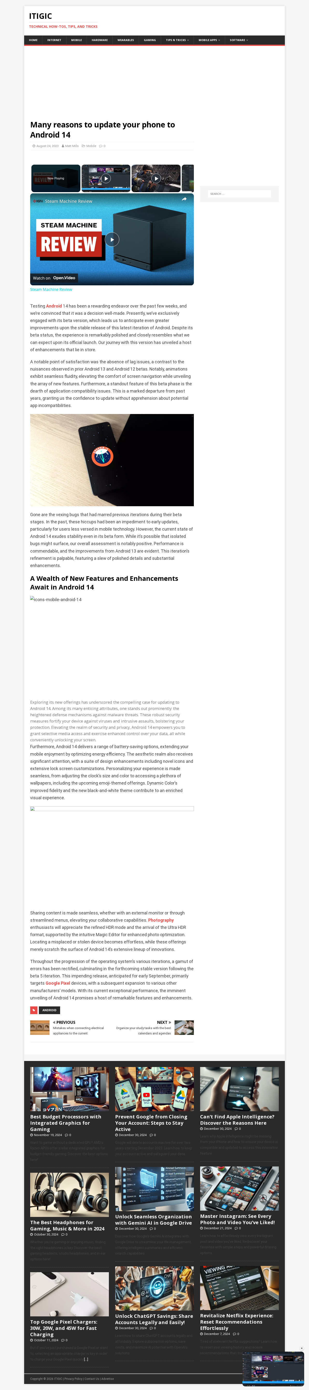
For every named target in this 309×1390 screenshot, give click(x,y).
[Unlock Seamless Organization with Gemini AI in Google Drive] (154, 1208)
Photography (161, 920)
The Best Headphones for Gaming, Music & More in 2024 (67, 1225)
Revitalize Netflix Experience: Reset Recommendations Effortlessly (236, 1321)
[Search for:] (239, 194)
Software (237, 40)
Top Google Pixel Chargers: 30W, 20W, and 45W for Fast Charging (63, 1328)
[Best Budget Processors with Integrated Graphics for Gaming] (69, 1108)
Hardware (100, 40)
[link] (38, 201)
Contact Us (91, 1379)
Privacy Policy (73, 1379)
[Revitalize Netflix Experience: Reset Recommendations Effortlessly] (239, 1307)
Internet (54, 40)
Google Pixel (58, 983)
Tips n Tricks (176, 40)
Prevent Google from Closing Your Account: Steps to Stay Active (151, 1122)
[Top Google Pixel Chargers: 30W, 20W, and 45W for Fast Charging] (69, 1314)
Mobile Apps (208, 40)
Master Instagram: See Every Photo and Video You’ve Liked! (237, 1219)
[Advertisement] (154, 79)
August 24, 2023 (47, 146)
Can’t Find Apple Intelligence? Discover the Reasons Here (237, 1119)
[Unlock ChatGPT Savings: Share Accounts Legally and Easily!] (154, 1308)
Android (54, 306)
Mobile (76, 40)
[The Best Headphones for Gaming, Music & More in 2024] (69, 1214)
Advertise (107, 1379)
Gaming (150, 40)
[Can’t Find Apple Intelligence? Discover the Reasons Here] (239, 1108)
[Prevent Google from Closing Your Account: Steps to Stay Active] (154, 1108)
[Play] (106, 178)
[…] (86, 1359)
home (33, 40)
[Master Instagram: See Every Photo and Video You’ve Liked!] (239, 1208)
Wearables (126, 40)
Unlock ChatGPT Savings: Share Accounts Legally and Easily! (154, 1319)
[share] (184, 199)
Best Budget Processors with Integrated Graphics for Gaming (65, 1122)
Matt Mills (72, 146)
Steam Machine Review (68, 201)
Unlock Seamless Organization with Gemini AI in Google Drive (153, 1219)
